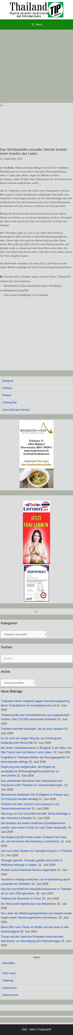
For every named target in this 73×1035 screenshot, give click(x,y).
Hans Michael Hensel (15, 409)
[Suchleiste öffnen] (68, 24)
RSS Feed (8, 973)
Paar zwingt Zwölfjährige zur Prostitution (26, 295)
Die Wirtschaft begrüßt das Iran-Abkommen (28, 903)
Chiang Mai (9, 402)
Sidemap (7, 980)
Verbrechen (6, 281)
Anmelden (8, 963)
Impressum (9, 987)
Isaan (35, 276)
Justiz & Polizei (47, 276)
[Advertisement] (36, 66)
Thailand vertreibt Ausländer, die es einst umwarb (32, 728)
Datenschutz (10, 995)
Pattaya (7, 388)
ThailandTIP (63, 276)
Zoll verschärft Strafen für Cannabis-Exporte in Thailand (36, 851)
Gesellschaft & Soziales (17, 276)
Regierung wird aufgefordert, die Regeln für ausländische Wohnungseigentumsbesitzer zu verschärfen (30, 771)
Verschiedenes (22, 281)
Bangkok (7, 380)
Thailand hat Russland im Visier (21, 898)
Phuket (6, 395)
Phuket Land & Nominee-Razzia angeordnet (28, 870)
